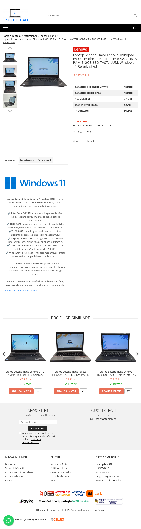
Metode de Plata (58, 464)
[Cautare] (135, 15)
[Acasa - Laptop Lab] (20, 15)
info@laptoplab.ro (105, 419)
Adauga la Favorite (85, 141)
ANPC (53, 480)
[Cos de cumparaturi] (134, 27)
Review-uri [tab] (45, 159)
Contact (9, 480)
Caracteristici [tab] (27, 159)
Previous (10, 48)
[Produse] (6, 28)
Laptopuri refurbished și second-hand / (35, 35)
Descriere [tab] (10, 160)
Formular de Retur (59, 476)
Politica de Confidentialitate (31, 441)
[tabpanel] (43, 71)
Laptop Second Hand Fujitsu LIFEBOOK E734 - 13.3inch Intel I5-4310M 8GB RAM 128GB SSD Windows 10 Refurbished (70, 373)
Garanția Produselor (60, 472)
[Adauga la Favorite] (38, 391)
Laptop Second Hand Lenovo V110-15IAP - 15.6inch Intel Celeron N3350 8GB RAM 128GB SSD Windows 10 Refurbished (25, 373)
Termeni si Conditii (14, 468)
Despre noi (10, 464)
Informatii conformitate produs (21, 290)
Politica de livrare (14, 476)
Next (10, 110)
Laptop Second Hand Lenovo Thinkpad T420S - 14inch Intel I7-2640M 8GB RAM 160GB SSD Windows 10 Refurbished (116, 373)
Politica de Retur (58, 468)
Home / (7, 35)
